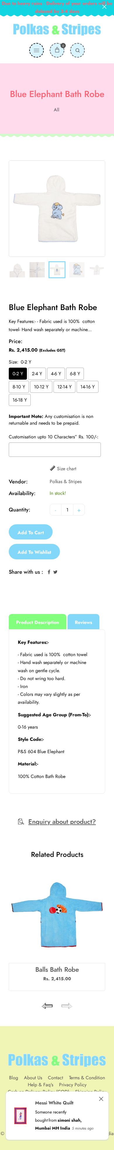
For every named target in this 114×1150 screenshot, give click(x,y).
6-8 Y (75, 373)
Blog (13, 1077)
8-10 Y (19, 386)
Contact (55, 1077)
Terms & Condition (87, 1077)
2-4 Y (37, 373)
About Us (33, 1077)
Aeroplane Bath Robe (57, 969)
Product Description (37, 622)
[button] (65, 1005)
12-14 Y (64, 386)
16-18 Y (20, 400)
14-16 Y (87, 386)
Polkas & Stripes (66, 481)
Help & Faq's (40, 1084)
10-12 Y (41, 386)
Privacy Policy (73, 1084)
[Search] (77, 50)
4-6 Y (56, 373)
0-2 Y (18, 373)
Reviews (83, 622)
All (56, 109)
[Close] (101, 1099)
